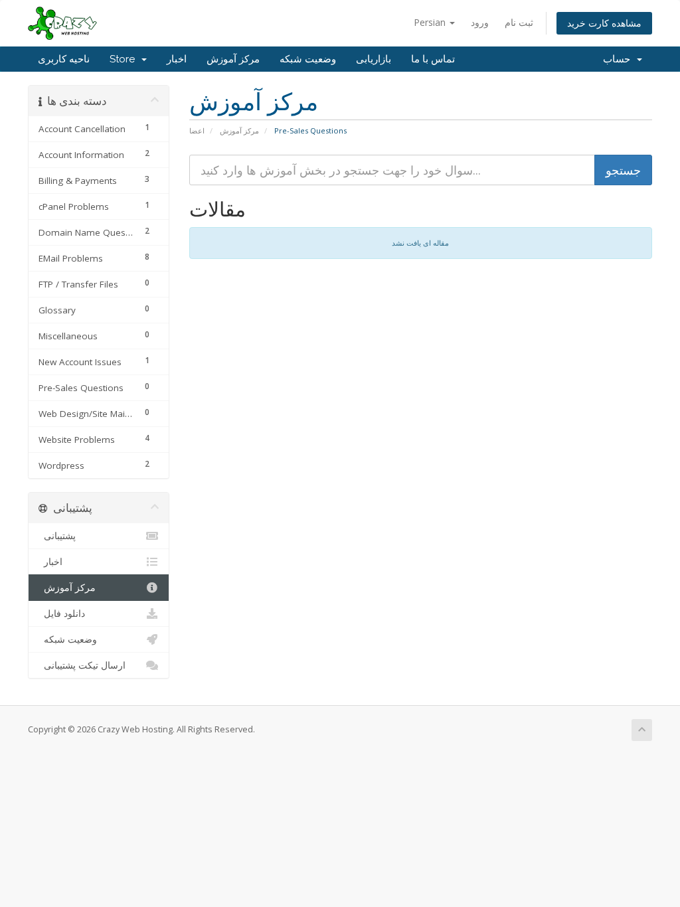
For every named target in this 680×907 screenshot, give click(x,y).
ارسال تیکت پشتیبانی (82, 665)
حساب (619, 59)
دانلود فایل (62, 613)
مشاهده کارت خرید (604, 23)
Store (125, 59)
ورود (480, 22)
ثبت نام (519, 22)
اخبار (177, 59)
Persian (431, 22)
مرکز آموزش (233, 59)
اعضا (197, 130)
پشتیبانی (57, 536)
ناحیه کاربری (64, 59)
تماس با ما (433, 59)
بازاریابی (373, 59)
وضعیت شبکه (308, 59)
